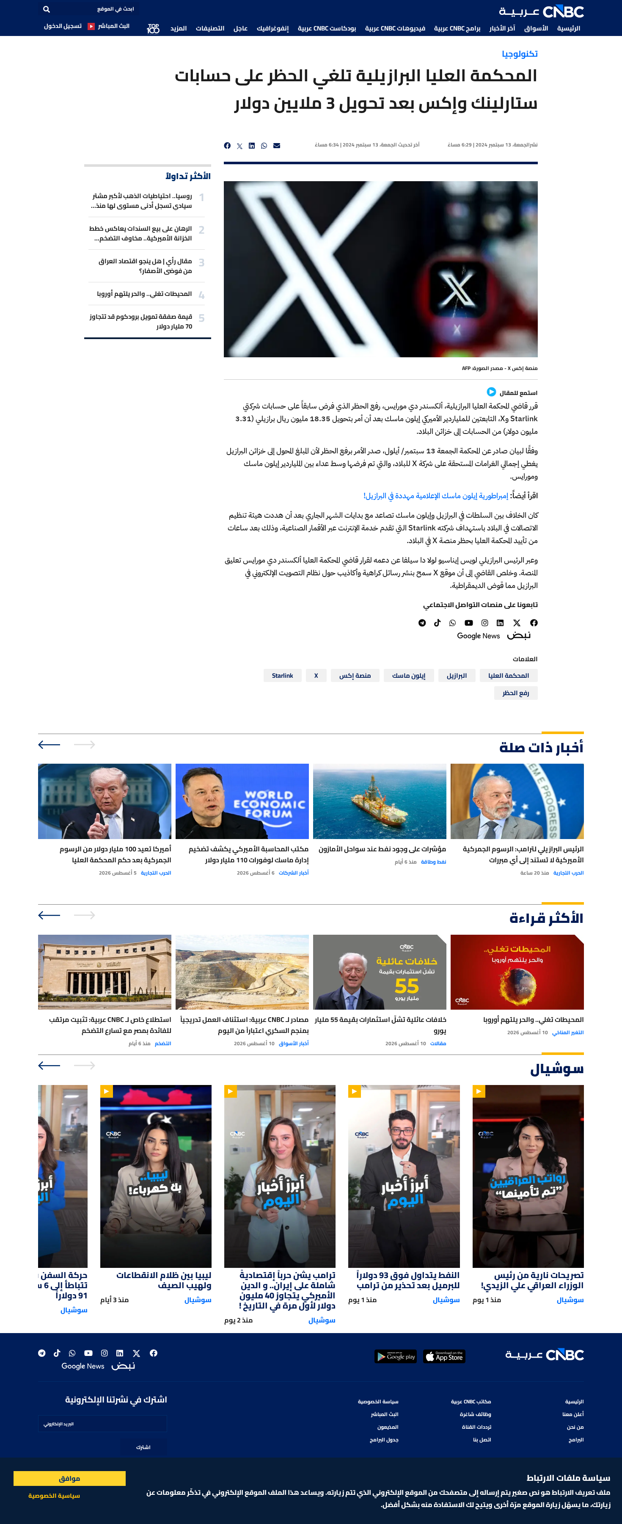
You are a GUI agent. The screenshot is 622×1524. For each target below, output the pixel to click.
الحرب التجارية (568, 873)
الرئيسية (569, 28)
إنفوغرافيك (273, 28)
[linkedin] (252, 146)
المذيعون (388, 1427)
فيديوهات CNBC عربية (395, 28)
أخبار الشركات (294, 873)
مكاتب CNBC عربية (471, 1401)
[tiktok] (437, 623)
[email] (276, 146)
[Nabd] (519, 635)
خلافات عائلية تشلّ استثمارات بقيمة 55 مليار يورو (380, 1025)
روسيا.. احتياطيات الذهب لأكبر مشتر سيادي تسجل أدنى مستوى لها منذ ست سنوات (142, 200)
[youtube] (469, 623)
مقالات (438, 1043)
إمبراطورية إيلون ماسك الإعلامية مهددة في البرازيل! (435, 495)
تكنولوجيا (520, 53)
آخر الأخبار (502, 28)
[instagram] (485, 623)
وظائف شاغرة (475, 1414)
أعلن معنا (573, 1414)
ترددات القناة (476, 1427)
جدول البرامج (384, 1439)
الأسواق (536, 28)
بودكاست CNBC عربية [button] (327, 28)
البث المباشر (113, 25)
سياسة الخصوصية (378, 1401)
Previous (85, 744)
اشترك (143, 1447)
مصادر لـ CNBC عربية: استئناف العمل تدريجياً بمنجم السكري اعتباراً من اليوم (244, 1025)
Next (49, 744)
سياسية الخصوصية (54, 1495)
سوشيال (570, 1299)
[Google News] (478, 635)
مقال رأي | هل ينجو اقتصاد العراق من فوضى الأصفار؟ (145, 266)
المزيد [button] (179, 28)
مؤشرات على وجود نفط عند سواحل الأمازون (382, 848)
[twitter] (240, 146)
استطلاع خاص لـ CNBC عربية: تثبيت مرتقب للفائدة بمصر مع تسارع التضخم (110, 1025)
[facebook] (227, 146)
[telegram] (422, 623)
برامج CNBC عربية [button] (457, 28)
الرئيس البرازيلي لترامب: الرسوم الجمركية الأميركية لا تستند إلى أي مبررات (523, 854)
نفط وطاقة (433, 862)
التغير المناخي (568, 1032)
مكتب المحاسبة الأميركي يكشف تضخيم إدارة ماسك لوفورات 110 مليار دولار (249, 854)
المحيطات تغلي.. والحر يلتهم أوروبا (144, 293)
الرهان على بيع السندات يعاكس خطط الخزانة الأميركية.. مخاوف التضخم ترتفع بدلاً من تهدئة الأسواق (140, 233)
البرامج (576, 1439)
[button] (541, 11)
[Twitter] (517, 623)
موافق (69, 1478)
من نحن (575, 1427)
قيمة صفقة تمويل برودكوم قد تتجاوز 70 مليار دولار (141, 321)
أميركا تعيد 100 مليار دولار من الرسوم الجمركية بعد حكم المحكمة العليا (115, 854)
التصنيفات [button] (210, 28)
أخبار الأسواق (294, 1043)
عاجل (241, 28)
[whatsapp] (264, 146)
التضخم (163, 1043)
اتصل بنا (482, 1439)
